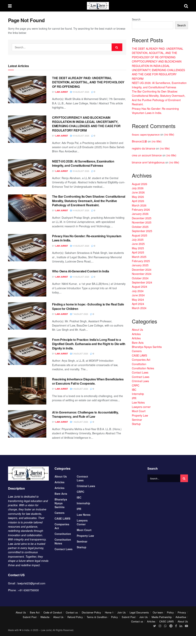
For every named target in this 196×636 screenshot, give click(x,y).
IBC (134, 390)
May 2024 (138, 299)
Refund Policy (75, 617)
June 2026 (138, 192)
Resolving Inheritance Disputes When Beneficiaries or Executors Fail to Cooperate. (87, 381)
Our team (158, 612)
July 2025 (138, 239)
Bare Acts (138, 342)
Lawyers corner (141, 407)
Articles (136, 334)
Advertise (181, 617)
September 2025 (142, 231)
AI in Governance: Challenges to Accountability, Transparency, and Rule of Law (85, 414)
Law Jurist (61, 91)
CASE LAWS (139, 355)
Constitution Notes (143, 368)
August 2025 (139, 235)
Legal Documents (139, 612)
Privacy (182, 612)
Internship (138, 394)
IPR (134, 398)
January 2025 (140, 265)
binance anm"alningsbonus (148, 162)
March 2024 (139, 308)
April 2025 (138, 252)
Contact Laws (140, 372)
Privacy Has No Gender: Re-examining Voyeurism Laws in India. (86, 238)
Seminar (137, 420)
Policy (170, 612)
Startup (136, 424)
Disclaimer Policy (91, 612)
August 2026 (139, 184)
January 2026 (140, 214)
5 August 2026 (80, 353)
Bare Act (35, 612)
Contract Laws (140, 377)
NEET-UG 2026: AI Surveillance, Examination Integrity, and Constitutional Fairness (83, 163)
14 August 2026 (80, 210)
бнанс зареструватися (146, 134)
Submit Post (30, 617)
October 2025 (140, 227)
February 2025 (141, 261)
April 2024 (138, 304)
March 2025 (139, 257)
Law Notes (138, 402)
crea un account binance (147, 155)
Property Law (140, 415)
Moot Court (138, 411)
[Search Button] (117, 47)
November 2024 (141, 274)
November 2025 (141, 222)
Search (136, 19)
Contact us (72, 612)
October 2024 (140, 278)
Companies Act (141, 359)
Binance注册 (139, 141)
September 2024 (142, 282)
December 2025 (141, 218)
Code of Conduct (52, 612)
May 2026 (138, 197)
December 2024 (141, 269)
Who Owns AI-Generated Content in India (80, 271)
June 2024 (138, 295)
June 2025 (138, 244)
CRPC (135, 385)
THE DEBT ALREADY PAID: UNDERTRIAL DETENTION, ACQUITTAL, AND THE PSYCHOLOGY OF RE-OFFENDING (88, 82)
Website (44, 617)
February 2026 (141, 209)
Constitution (139, 364)
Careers (137, 351)
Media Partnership (162, 617)
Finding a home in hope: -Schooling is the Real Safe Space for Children (88, 306)
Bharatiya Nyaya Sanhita (147, 347)
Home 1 (109, 612)
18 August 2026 (80, 91)
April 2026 (138, 201)
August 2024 (139, 286)
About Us (137, 329)
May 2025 (138, 248)
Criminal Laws (140, 381)
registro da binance (143, 148)
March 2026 (139, 205)
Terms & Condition (97, 617)
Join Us (121, 612)
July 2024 (138, 291)
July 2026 (138, 188)
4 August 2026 (80, 388)
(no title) (169, 134)
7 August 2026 (80, 313)
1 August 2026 (80, 421)
